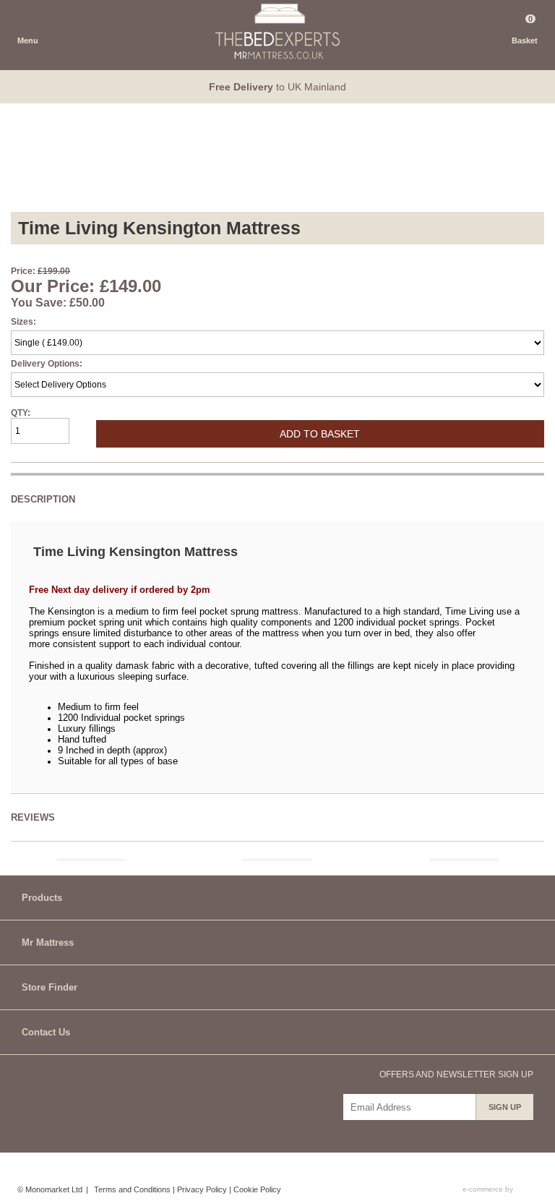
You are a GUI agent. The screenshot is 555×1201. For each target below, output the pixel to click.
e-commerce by (488, 1189)
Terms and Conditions (132, 1189)
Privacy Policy (202, 1189)
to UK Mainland (277, 87)
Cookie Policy (257, 1189)
